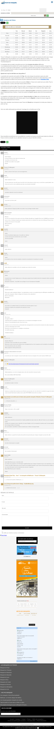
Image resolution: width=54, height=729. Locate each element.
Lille (7, 54)
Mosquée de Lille (4, 689)
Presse (29, 719)
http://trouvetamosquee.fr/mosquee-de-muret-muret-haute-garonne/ (23, 363)
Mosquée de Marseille (5, 675)
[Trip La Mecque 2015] (27, 578)
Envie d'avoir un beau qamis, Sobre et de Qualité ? (27, 648)
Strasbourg (7, 47)
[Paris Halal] (3, 535)
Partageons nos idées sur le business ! (25, 657)
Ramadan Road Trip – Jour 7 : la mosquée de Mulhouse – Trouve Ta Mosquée (24, 475)
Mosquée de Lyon (4, 677)
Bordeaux (7, 51)
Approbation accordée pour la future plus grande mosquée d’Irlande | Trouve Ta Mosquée (28, 396)
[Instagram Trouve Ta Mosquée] (45, 16)
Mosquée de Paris (4, 667)
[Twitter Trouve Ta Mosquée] (40, 16)
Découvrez (32, 624)
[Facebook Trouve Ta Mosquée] (42, 16)
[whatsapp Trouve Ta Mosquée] (47, 16)
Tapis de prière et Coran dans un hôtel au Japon (12, 702)
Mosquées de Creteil (5, 682)
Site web (4, 508)
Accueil (12, 719)
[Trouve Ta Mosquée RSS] (53, 16)
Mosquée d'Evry (4, 679)
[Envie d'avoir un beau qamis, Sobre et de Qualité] (20, 643)
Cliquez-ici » (19, 638)
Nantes (7, 44)
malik (5, 263)
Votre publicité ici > (33, 661)
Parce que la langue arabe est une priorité (25, 635)
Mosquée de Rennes (5, 684)
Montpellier (7, 49)
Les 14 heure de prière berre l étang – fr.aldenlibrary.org (18, 483)
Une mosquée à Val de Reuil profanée (9, 695)
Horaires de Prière (5, 13)
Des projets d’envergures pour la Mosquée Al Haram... (13, 704)
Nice (7, 42)
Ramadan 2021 (31, 720)
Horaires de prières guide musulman (17, 720)
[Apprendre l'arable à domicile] (20, 632)
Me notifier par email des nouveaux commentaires (13, 532)
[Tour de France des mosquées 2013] (27, 550)
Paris (7, 33)
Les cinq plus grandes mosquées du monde (11, 700)
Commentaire (5, 514)
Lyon (7, 37)
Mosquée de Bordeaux (6, 672)
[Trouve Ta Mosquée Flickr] (50, 16)
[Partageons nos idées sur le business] (20, 653)
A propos (17, 719)
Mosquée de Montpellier (6, 687)
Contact (23, 719)
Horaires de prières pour (23, 600)
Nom (3, 495)
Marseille (7, 35)
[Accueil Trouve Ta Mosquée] (9, 2)
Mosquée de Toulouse (5, 670)
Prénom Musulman (41, 720)
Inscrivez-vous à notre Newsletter (8, 711)
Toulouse (7, 40)
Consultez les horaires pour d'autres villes (27, 608)
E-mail (3, 501)
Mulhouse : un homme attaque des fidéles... (11, 697)
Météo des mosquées (37, 719)
